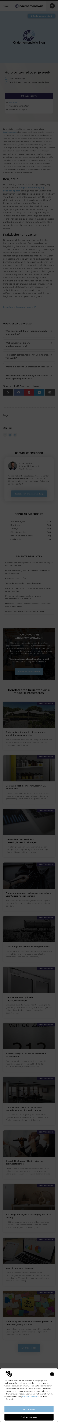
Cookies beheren (29, 1417)
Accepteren (29, 1409)
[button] (52, 1374)
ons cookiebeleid (29, 1396)
